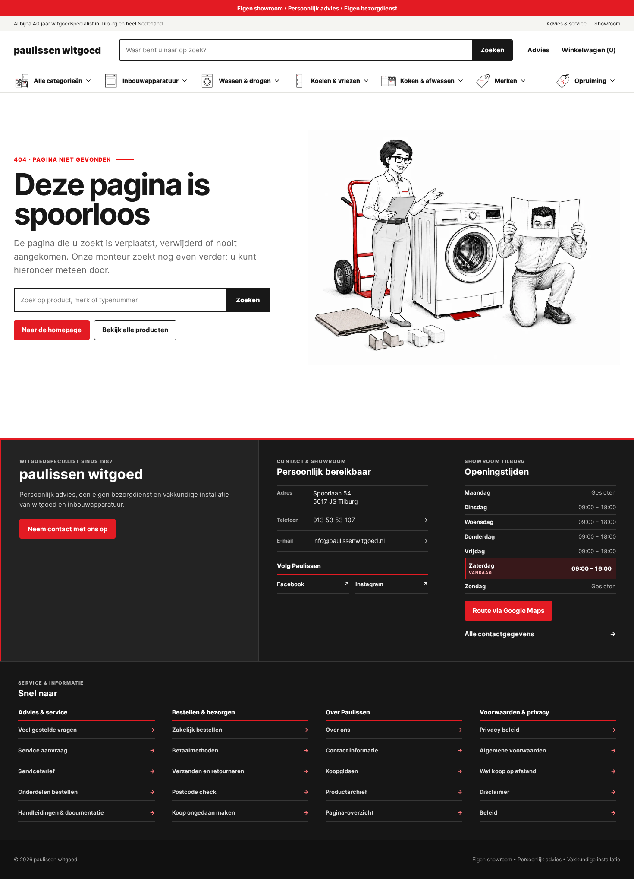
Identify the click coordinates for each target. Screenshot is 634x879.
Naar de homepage (52, 330)
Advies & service (566, 23)
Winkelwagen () (589, 50)
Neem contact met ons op (67, 529)
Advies (538, 50)
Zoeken (492, 50)
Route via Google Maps (508, 610)
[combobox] (296, 50)
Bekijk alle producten (135, 330)
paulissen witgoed (57, 50)
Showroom (607, 23)
